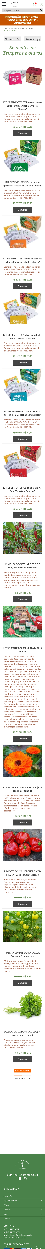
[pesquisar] (40, 10)
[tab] (12, 38)
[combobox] (20, 10)
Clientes (7, 1210)
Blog (5, 1214)
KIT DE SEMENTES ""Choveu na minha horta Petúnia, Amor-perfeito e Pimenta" (22, 105)
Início (6, 28)
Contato (7, 1219)
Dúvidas (7, 1205)
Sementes (31, 28)
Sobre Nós (8, 1196)
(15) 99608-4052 (13, 1232)
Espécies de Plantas (18, 28)
